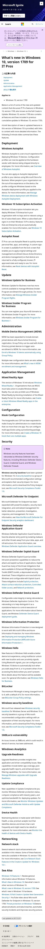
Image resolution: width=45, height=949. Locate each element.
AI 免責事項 (6, 936)
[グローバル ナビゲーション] (2, 24)
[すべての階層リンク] (4, 51)
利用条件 (5, 946)
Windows (11, 51)
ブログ (29, 936)
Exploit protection (30, 581)
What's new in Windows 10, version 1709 (18, 888)
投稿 (37, 936)
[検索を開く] (32, 24)
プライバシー (6, 940)
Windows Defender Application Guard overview (21, 546)
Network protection (25, 587)
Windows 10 (21, 51)
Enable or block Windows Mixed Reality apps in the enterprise (21, 401)
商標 (12, 946)
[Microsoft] (22, 24)
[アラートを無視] (41, 3)
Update (6, 80)
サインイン (39, 24)
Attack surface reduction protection (16, 584)
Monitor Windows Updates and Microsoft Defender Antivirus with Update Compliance (22, 804)
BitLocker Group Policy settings (18, 698)
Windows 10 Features (10, 876)
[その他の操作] (41, 51)
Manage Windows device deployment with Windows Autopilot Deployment (20, 195)
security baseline (24, 476)
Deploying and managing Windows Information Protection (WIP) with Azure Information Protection (18, 639)
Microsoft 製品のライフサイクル (21, 38)
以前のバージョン (18, 936)
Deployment (7, 77)
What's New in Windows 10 (13, 882)
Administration (8, 83)
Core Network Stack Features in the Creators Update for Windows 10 (21, 861)
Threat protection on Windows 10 (20, 904)
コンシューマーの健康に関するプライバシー (17, 943)
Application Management (12, 86)
